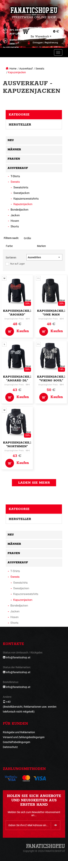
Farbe (9, 245)
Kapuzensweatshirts (26, 198)
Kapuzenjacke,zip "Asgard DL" (19, 378)
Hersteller (20, 125)
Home (12, 68)
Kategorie (19, 114)
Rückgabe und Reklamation (19, 732)
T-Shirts (15, 176)
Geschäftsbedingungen (16, 742)
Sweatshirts (20, 187)
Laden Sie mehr (34, 483)
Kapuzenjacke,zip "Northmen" (19, 444)
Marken (41, 245)
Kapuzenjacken (17, 72)
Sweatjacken (21, 193)
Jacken (15, 215)
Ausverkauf (26, 68)
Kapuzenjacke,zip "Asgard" (19, 313)
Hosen (15, 220)
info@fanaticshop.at (18, 657)
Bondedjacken (19, 209)
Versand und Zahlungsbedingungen (24, 737)
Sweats (40, 68)
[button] (44, 257)
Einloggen (38, 42)
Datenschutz (10, 747)
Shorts (15, 226)
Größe (27, 238)
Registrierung (51, 42)
